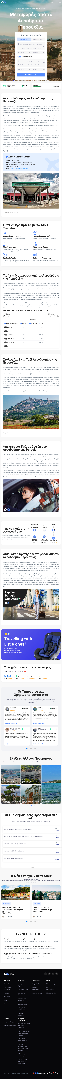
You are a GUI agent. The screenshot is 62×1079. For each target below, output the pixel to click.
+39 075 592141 (14, 166)
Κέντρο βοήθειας (9, 1022)
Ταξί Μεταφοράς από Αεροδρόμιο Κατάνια (30, 782)
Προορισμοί (7, 1004)
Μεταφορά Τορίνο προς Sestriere (13, 858)
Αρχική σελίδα (20, 8)
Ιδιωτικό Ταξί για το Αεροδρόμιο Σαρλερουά (24, 1025)
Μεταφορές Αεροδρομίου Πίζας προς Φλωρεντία (18, 829)
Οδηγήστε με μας (37, 993)
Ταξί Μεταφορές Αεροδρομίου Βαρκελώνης (23, 1061)
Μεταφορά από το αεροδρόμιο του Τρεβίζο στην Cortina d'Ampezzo (23, 836)
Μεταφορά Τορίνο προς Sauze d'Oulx (15, 844)
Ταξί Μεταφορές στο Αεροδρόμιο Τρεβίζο (50, 802)
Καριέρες (6, 993)
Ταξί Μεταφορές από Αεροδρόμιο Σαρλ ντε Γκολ (24, 1033)
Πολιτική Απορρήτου (52, 984)
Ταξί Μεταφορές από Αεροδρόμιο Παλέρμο (10, 782)
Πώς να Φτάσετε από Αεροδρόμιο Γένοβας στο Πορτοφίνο (12, 910)
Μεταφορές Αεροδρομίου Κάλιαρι (30, 802)
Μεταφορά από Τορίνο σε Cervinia (14, 851)
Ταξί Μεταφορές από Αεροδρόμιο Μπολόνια (10, 802)
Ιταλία (26, 8)
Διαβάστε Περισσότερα (11, 723)
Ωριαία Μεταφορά (38, 39)
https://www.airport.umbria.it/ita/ (19, 168)
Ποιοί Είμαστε (8, 984)
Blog (5, 1000)
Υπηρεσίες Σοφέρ (23, 989)
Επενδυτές (7, 996)
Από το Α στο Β (24, 39)
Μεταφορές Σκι (22, 1004)
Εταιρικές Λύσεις (37, 984)
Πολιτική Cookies (51, 993)
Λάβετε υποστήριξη (10, 1025)
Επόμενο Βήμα (31, 74)
